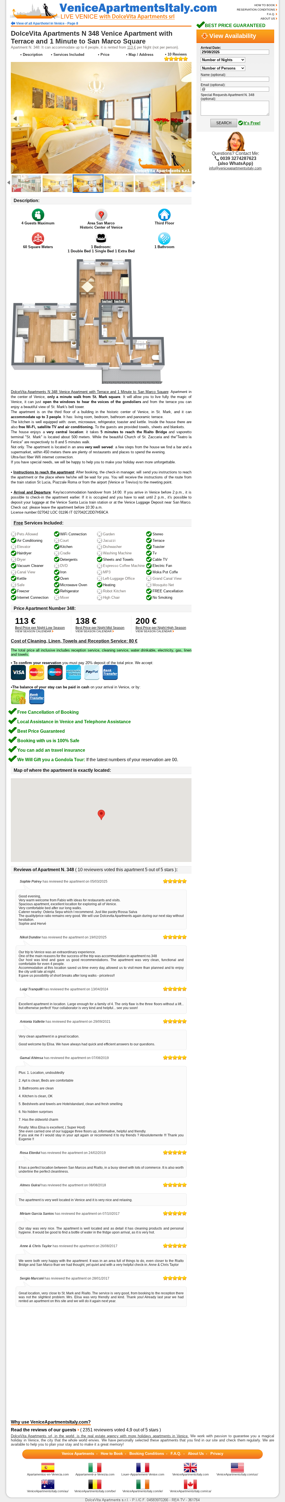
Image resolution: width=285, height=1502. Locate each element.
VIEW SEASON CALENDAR (33, 631)
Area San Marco (101, 223)
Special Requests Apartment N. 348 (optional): (227, 97)
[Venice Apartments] (117, 19)
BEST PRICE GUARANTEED (235, 25)
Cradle (65, 553)
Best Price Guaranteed (41, 731)
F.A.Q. (271, 14)
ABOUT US (268, 18)
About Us (196, 1453)
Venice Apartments (78, 1453)
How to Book (112, 1453)
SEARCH (223, 123)
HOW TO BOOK (264, 5)
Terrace (158, 540)
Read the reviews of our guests (43, 1429)
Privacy (216, 1453)
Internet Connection (32, 597)
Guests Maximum (38, 223)
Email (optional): (213, 85)
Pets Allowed (27, 534)
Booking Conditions (146, 1453)
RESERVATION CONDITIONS (256, 9)
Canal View (26, 572)
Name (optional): (213, 75)
